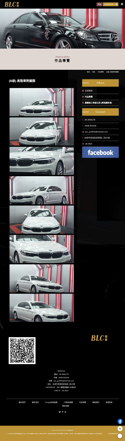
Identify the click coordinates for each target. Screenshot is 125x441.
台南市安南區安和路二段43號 (97, 138)
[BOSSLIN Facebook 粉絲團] (120, 421)
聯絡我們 (95, 402)
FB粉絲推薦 (68, 402)
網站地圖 (65, 406)
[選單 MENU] (122, 4)
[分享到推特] (60, 412)
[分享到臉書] (62, 412)
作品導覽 (101, 72)
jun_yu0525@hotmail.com (96, 132)
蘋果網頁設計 (70, 430)
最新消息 (35, 402)
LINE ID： (58, 391)
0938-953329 (90, 126)
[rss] (65, 412)
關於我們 (22, 402)
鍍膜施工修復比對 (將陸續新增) (98, 103)
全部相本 (89, 91)
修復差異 (109, 402)
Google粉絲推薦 (51, 402)
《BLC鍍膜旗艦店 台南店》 (67, 387)
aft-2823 (88, 144)
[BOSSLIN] (11, 4)
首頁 (88, 72)
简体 (99, 4)
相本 (93, 72)
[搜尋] (120, 428)
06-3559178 (90, 120)
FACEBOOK (109, 4)
